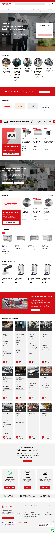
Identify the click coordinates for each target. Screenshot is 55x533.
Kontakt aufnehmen (31, 0)
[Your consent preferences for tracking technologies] (53, 531)
